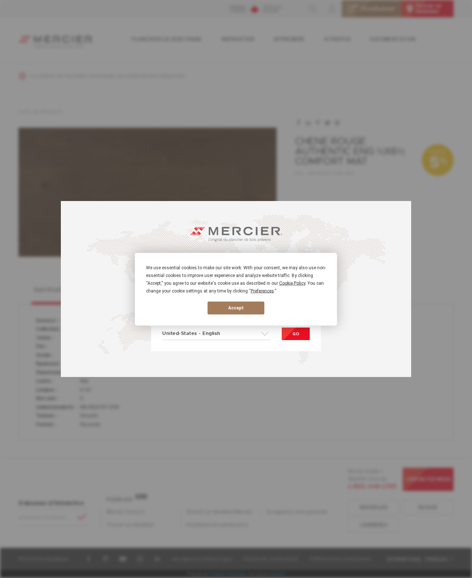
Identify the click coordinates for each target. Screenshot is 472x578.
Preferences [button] (262, 290)
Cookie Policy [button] (292, 282)
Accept (236, 308)
